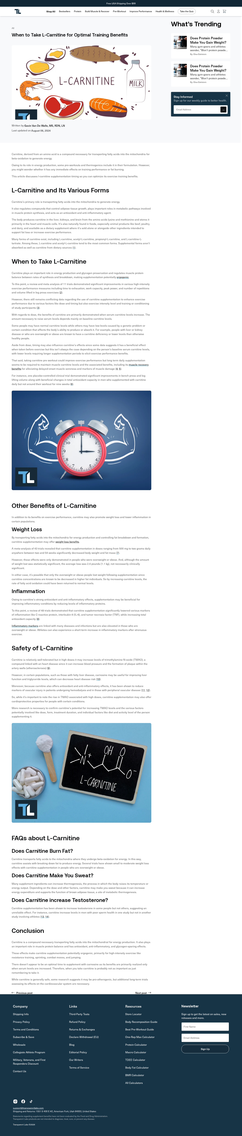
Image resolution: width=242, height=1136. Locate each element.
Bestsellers (64, 11)
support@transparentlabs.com (28, 1108)
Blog (71, 1044)
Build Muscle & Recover (97, 11)
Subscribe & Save (23, 1037)
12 (147, 690)
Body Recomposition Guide (141, 1022)
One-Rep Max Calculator (140, 1037)
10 (98, 679)
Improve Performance (141, 11)
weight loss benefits (67, 541)
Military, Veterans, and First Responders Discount (29, 1061)
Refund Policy (77, 1022)
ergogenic (123, 277)
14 (46, 916)
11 (143, 690)
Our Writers (76, 1059)
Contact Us (19, 1071)
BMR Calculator (134, 1075)
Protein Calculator (136, 1044)
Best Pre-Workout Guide (139, 1029)
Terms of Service (79, 1067)
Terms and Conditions (26, 1029)
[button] (64, 11)
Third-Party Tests (79, 1014)
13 (42, 916)
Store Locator (133, 1014)
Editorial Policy (78, 1052)
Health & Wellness (165, 11)
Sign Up (205, 1049)
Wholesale (19, 1044)
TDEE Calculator (135, 1059)
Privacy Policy (21, 1022)
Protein (77, 11)
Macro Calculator (135, 1052)
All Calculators (134, 1083)
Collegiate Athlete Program (29, 1052)
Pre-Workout (119, 11)
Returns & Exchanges (82, 1029)
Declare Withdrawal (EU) (84, 1037)
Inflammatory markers (25, 625)
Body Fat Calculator (137, 1067)
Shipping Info (21, 1014)
